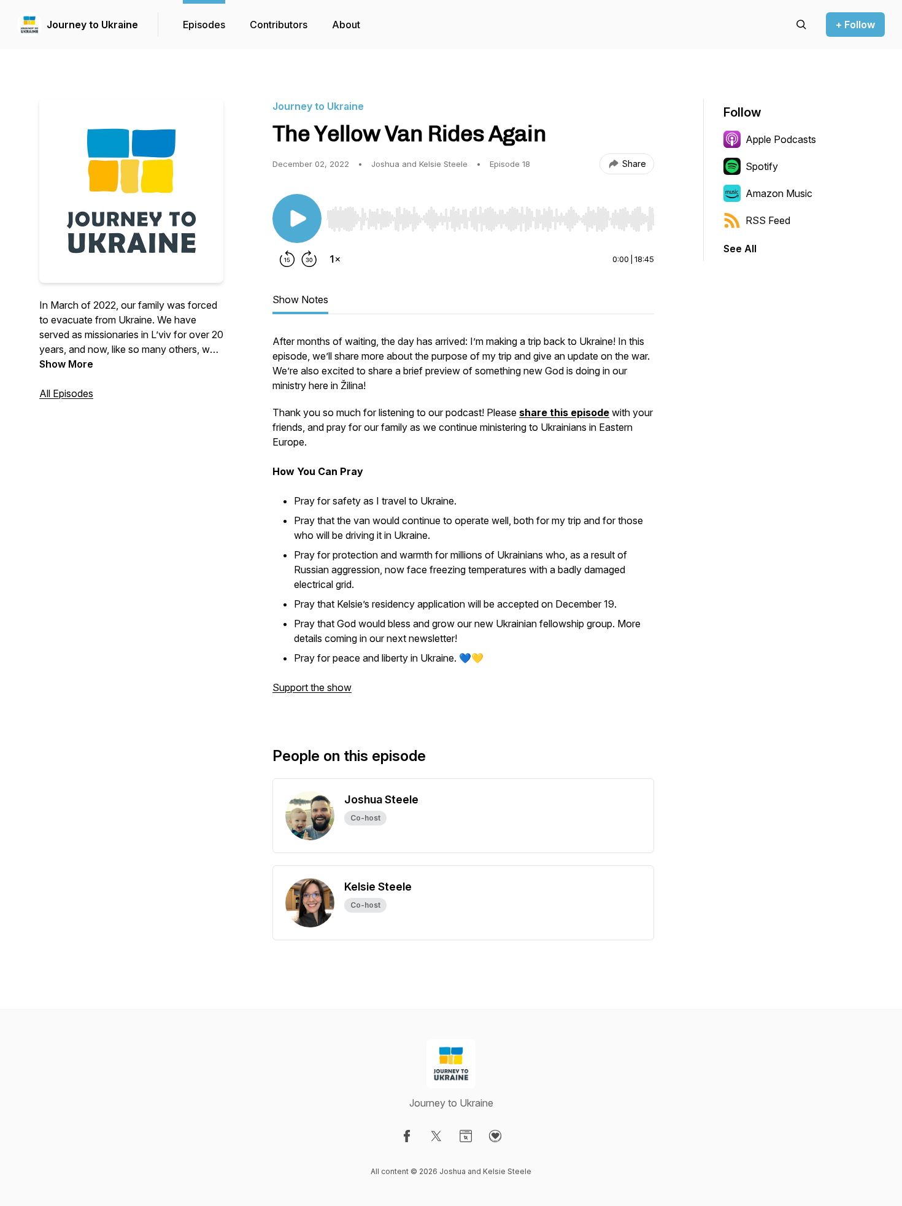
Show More (66, 364)
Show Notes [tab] (300, 299)
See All (740, 248)
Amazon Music (779, 193)
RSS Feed (768, 220)
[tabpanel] (463, 520)
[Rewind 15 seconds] (287, 259)
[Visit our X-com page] (436, 1136)
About (346, 24)
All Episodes (66, 393)
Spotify (762, 166)
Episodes (204, 24)
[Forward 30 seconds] (309, 259)
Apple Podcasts (781, 139)
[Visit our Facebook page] (407, 1136)
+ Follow (855, 24)
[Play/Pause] (297, 218)
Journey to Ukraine (92, 24)
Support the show (312, 687)
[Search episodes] (801, 24)
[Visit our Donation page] (495, 1136)
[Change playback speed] (335, 259)
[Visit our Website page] (466, 1136)
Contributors (278, 24)
